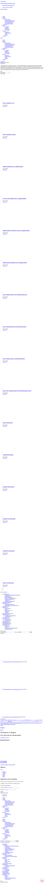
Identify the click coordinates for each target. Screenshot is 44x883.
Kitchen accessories (24, 721)
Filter (31, 632)
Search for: (2, 840)
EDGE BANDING (8, 604)
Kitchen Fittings (8, 56)
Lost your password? (4, 792)
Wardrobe (9, 724)
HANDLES (7, 596)
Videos (4, 775)
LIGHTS (6, 600)
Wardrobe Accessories (9, 601)
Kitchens (37, 721)
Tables (6, 612)
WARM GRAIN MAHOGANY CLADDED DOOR (15, 262)
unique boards (3, 724)
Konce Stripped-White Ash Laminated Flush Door (14, 326)
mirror (10, 723)
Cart (1, 730)
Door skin (7, 875)
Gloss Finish (7, 619)
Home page (2, 62)
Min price (2, 632)
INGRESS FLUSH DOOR (9, 518)
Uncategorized (5, 621)
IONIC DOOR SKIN (8, 422)
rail (28, 723)
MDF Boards (5, 614)
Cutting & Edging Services (10, 44)
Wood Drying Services (9, 47)
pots (22, 723)
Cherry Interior (3, 1)
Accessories (7, 53)
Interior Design (7, 43)
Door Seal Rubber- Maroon (9, 134)
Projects (4, 54)
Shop (4, 49)
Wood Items (7, 52)
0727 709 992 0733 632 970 (3, 762)
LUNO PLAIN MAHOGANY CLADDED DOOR (14, 198)
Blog (4, 776)
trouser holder (39, 723)
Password (2, 789)
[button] (22, 38)
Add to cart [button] (5, 106)
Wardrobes (7, 55)
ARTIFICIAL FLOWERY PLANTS (12, 595)
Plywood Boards (6, 620)
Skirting (30, 723)
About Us (4, 772)
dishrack (6, 721)
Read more (5, 297)
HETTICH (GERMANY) (10, 598)
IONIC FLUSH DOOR (8, 582)
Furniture (6, 51)
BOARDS (7, 50)
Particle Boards (5, 618)
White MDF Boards (6, 623)
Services (4, 42)
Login (2, 791)
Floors (6, 627)
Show (1, 73)
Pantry (12, 723)
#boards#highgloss (3, 720)
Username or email (4, 787)
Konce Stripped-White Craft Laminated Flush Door (15, 294)
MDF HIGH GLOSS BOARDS (11, 605)
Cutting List (5, 48)
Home (4, 39)
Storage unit (33, 723)
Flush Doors (5, 606)
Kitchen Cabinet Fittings (7, 613)
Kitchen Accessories (8, 599)
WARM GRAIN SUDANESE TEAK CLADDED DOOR (16, 230)
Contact (4, 59)
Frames (6, 58)
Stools (6, 611)
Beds (6, 609)
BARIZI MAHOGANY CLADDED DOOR (13, 166)
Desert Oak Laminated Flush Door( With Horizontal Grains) (17, 390)
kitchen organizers (31, 721)
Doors (6, 57)
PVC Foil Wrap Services (9, 45)
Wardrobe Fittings (6, 622)
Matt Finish (7, 616)
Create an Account (6, 785)
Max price (17, 632)
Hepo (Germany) (8, 597)
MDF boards (6, 723)
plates (21, 723)
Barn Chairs (7, 608)
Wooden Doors (8, 629)
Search (17, 840)
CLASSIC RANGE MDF (10, 615)
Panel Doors (5, 617)
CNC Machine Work (9, 46)
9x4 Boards (9, 720)
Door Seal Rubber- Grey (8, 103)
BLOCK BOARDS (6, 602)
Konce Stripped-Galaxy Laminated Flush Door (14, 358)
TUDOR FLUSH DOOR (8, 550)
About (4, 41)
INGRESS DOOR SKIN (8, 486)
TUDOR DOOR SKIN (8, 454)
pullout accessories (25, 723)
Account (2, 727)
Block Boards (27, 720)
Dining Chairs (7, 610)
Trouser (36, 723)
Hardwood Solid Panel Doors (10, 628)
